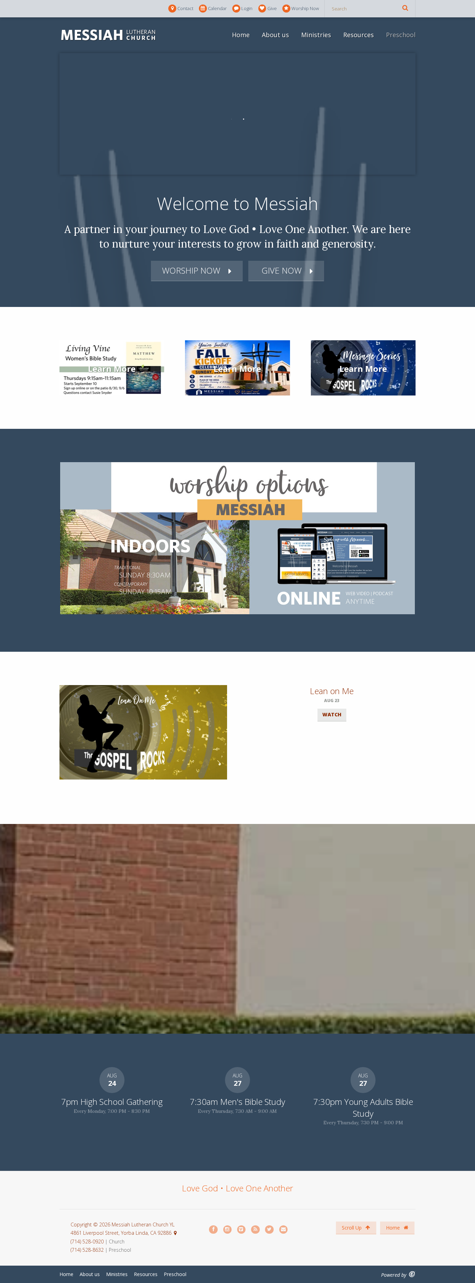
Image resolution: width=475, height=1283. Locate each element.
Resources (358, 35)
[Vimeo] (241, 1229)
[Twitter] (269, 1229)
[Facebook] (213, 1229)
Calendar (217, 8)
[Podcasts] (255, 1229)
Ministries (316, 35)
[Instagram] (227, 1229)
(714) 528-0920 (88, 1241)
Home (241, 35)
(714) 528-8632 (87, 1250)
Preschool (401, 35)
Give (272, 8)
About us (275, 35)
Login (246, 8)
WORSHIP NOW (191, 270)
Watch (331, 714)
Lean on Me (332, 691)
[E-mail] (283, 1229)
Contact (185, 8)
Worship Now (305, 8)
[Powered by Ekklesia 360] (412, 1274)
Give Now (280, 270)
